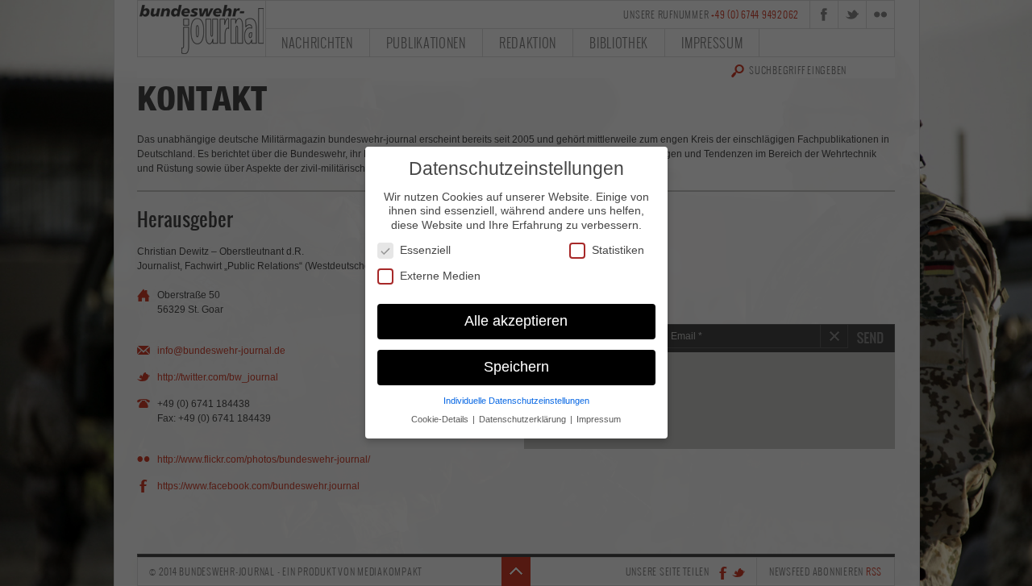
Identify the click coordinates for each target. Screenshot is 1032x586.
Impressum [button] (598, 420)
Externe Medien (440, 275)
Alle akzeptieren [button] (516, 322)
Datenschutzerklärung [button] (523, 420)
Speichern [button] (516, 367)
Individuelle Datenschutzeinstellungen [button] (516, 401)
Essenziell (425, 250)
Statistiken (618, 250)
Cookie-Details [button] (441, 420)
